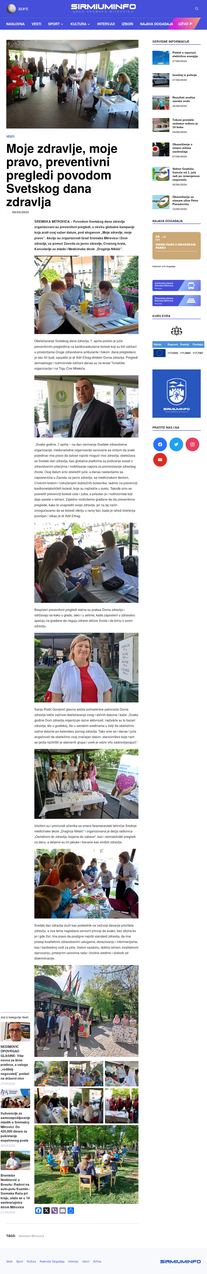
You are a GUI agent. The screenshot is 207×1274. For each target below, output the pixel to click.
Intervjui (106, 23)
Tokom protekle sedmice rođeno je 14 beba (185, 123)
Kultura (78, 23)
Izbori (127, 23)
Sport (54, 23)
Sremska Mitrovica (31, 1236)
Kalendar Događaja (52, 1261)
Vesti (36, 23)
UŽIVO (183, 23)
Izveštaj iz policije (184, 75)
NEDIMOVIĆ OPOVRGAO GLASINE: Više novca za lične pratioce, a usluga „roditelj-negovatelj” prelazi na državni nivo (15, 1062)
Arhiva (97, 1261)
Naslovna (15, 23)
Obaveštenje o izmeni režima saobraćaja (182, 148)
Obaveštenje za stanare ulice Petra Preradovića (185, 200)
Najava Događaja (156, 23)
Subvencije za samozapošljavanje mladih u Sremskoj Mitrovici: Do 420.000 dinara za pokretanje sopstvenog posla (15, 1127)
